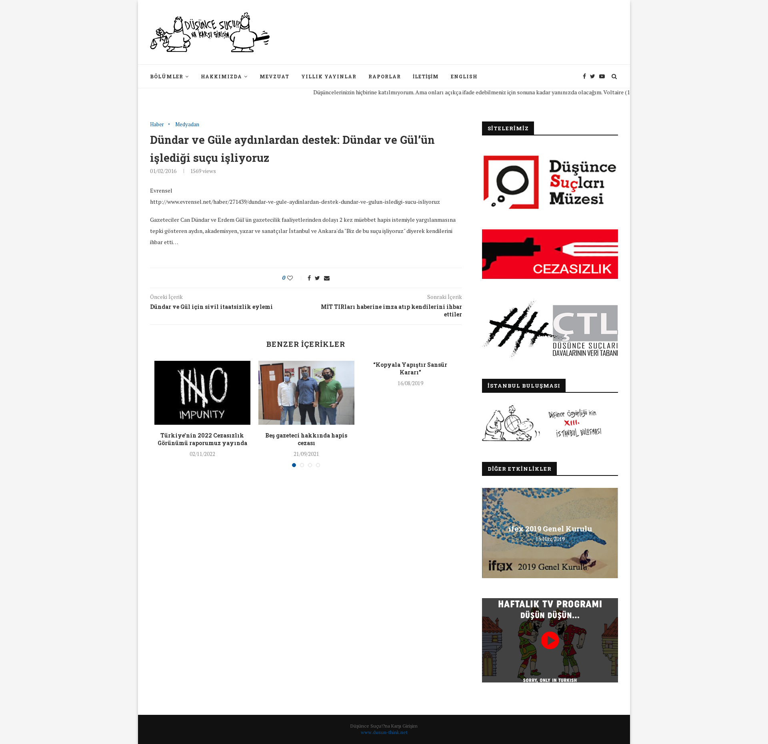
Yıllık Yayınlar (328, 76)
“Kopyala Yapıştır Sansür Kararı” (410, 368)
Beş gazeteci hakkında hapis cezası (306, 439)
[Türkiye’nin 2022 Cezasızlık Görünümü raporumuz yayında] (202, 393)
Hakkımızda (221, 76)
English (464, 76)
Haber (157, 124)
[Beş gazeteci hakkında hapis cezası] (306, 393)
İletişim (426, 76)
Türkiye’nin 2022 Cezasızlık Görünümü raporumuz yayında (202, 439)
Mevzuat (274, 76)
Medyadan (187, 124)
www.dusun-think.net (384, 732)
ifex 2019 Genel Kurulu (550, 528)
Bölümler (166, 76)
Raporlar (384, 76)
